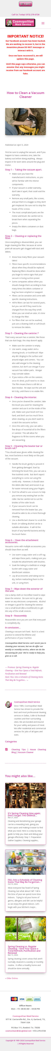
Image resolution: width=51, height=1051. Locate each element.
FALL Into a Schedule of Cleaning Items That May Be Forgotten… (25, 881)
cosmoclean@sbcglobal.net (18, 1031)
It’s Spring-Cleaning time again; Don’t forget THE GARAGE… (24, 814)
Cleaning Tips (19, 749)
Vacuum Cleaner (25, 752)
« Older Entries (11, 978)
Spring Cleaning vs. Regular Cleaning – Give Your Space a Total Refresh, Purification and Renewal (24, 949)
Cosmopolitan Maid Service (27, 702)
